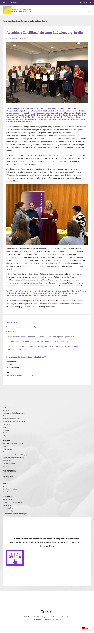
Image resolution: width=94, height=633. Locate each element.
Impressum (57, 617)
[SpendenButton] (15, 550)
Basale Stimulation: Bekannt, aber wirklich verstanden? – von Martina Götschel (38, 341)
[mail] (90, 2)
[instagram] (84, 2)
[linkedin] (87, 2)
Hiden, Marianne (14, 332)
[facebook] (80, 2)
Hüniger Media (56, 619)
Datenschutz (66, 617)
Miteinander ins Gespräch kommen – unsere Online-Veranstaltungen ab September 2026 (42, 337)
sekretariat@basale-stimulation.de (19, 375)
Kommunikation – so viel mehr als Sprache (24, 327)
